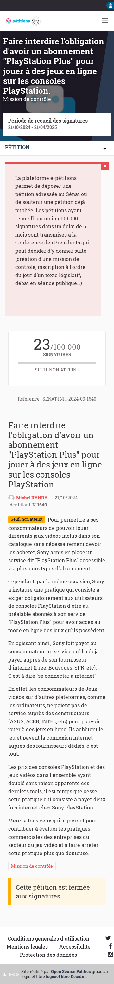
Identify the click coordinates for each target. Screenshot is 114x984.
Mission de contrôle (32, 866)
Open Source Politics (71, 971)
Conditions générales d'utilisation (48, 938)
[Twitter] (108, 938)
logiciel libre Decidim (66, 976)
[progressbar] (57, 363)
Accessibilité (75, 946)
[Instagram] (110, 954)
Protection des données (48, 954)
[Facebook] (110, 946)
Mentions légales (27, 946)
